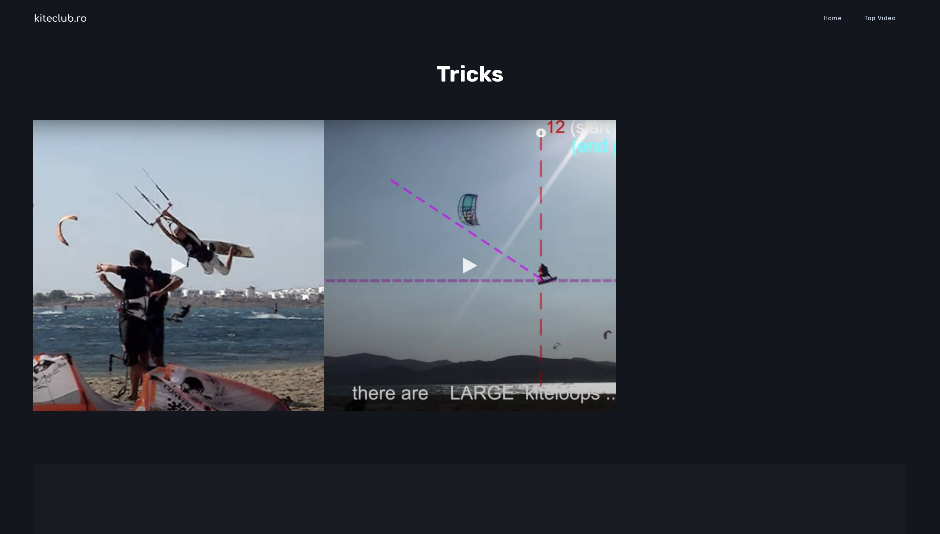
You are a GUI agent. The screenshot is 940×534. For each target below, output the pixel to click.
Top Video (880, 18)
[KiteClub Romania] (60, 18)
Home (833, 18)
